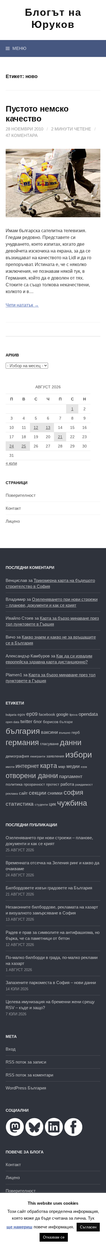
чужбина (72, 803)
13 (48, 427)
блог (37, 721)
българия (23, 731)
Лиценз (13, 521)
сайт (23, 793)
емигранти (37, 756)
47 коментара (22, 135)
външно (64, 732)
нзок (84, 766)
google (62, 714)
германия (22, 742)
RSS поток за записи (26, 1062)
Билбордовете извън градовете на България (49, 887)
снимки (54, 793)
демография (17, 756)
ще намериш (20, 1226)
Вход (11, 1049)
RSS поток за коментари (29, 1075)
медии (73, 766)
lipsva (73, 714)
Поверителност (21, 495)
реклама (12, 793)
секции (37, 793)
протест (52, 784)
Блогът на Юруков (53, 18)
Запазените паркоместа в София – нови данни (51, 982)
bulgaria (11, 714)
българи (66, 722)
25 (23, 446)
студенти (41, 804)
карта (48, 765)
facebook (47, 714)
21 (60, 437)
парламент (71, 776)
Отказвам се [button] (53, 1237)
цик (52, 804)
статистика (20, 804)
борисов (50, 722)
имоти (10, 766)
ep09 (32, 714)
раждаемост (84, 784)
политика (14, 784)
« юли (11, 463)
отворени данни (32, 775)
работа (67, 784)
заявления (55, 756)
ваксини (49, 732)
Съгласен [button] (88, 1227)
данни (70, 742)
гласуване (49, 743)
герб (76, 732)
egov (21, 715)
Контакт (13, 508)
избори (78, 754)
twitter (26, 721)
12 (36, 427)
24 (11, 446)
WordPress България (26, 1088)
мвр (61, 766)
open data (12, 722)
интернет (27, 766)
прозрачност (34, 784)
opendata (88, 714)
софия (73, 792)
